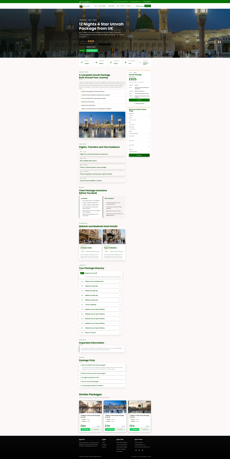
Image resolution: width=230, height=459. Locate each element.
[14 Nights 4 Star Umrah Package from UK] (90, 407)
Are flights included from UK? (90, 377)
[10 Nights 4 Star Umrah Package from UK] (139, 407)
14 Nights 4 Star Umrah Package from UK (90, 416)
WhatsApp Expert (93, 50)
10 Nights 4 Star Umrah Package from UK (139, 416)
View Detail (96, 429)
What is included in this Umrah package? (94, 365)
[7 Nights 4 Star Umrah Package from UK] (115, 407)
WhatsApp (86, 429)
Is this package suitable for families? (92, 385)
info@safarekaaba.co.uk (140, 444)
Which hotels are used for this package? (94, 373)
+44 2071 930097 (139, 442)
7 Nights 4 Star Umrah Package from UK (114, 416)
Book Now (147, 6)
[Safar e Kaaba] (84, 5)
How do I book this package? (90, 381)
